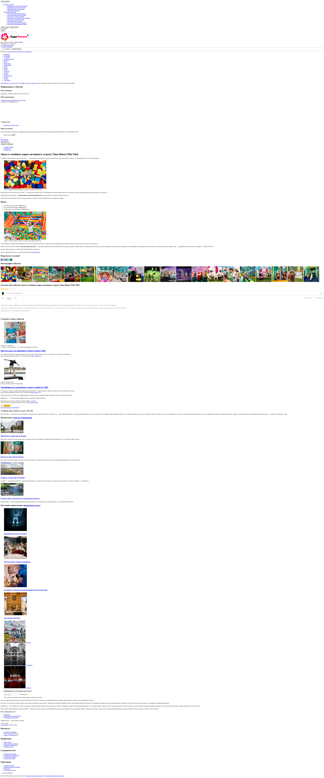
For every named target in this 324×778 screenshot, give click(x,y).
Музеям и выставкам (10, 757)
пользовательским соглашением (34, 776)
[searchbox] (162, 30)
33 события (29, 665)
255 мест (28, 642)
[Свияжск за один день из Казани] (12, 474)
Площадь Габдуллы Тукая (11, 125)
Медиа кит (7, 768)
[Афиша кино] (14, 688)
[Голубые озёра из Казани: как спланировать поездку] (12, 495)
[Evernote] (9, 260)
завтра (14, 51)
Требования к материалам (11, 755)
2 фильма (28, 688)
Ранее (15, 298)
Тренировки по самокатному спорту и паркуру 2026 (24, 387)
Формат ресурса (8, 746)
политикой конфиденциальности (54, 776)
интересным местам (8, 45)
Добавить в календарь (7, 144)
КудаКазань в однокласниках (12, 716)
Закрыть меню (14, 27)
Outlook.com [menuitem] (7, 148)
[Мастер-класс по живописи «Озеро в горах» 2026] (162, 333)
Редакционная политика (11, 743)
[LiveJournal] (11, 260)
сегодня (10, 51)
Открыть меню (5, 27)
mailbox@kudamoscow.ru (11, 735)
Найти (2, 30)
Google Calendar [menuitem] (8, 147)
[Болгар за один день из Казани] (12, 453)
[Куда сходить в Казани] (19, 40)
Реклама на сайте (9, 765)
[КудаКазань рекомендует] (14, 665)
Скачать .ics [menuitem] (7, 150)
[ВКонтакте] (2, 260)
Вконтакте (7, 714)
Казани (21, 42)
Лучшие (9, 298)
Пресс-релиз (7, 742)
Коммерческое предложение (12, 767)
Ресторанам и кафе (9, 758)
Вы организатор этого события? (10, 407)
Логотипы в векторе (10, 770)
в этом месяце (28, 51)
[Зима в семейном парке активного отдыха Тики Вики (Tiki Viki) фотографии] (9, 281)
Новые (2, 298)
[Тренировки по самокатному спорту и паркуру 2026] (162, 369)
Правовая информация (10, 745)
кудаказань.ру (5, 725)
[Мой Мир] (6, 260)
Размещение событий (10, 754)
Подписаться (23, 694)
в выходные (19, 51)
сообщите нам (34, 402)
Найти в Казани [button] (5, 1)
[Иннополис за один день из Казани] (12, 432)
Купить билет (5, 139)
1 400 (34, 356)
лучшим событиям (7, 46)
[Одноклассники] (4, 260)
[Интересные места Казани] (14, 642)
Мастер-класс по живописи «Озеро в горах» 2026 (23, 351)
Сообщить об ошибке (10, 732)
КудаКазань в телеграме (11, 717)
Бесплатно (34, 392)
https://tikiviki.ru (35, 252)
